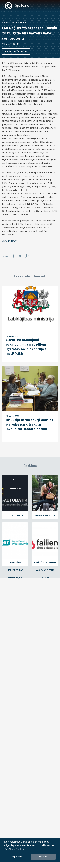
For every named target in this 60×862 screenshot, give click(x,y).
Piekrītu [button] (43, 857)
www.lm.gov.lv (9, 240)
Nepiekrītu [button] (17, 857)
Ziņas (23, 22)
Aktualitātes (9, 22)
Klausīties (16, 51)
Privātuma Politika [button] (14, 849)
